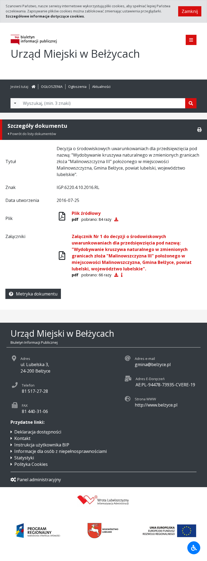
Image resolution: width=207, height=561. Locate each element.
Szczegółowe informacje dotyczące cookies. (45, 16)
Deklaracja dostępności (37, 432)
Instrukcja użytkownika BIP (41, 445)
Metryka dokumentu (36, 294)
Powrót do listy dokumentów (33, 133)
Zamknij (190, 11)
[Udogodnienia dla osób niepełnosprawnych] (193, 547)
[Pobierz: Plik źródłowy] (116, 219)
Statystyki (24, 458)
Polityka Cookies (31, 464)
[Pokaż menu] (191, 40)
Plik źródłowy (86, 213)
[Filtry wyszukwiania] (15, 103)
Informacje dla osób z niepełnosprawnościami (60, 451)
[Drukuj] (199, 130)
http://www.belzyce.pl (156, 405)
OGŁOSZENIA (52, 86)
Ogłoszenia (77, 86)
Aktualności (101, 86)
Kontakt (22, 438)
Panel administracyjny (39, 480)
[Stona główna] (33, 86)
